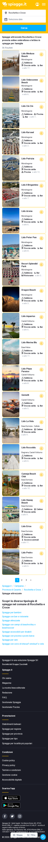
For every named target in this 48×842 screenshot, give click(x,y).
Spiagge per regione (11, 729)
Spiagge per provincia (12, 734)
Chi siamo (6, 678)
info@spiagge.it (22, 832)
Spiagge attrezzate (11, 620)
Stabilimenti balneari (11, 724)
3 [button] (26, 580)
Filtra (33, 835)
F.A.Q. (4, 697)
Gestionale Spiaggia (11, 702)
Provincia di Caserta (11, 589)
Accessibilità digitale (12, 779)
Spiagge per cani (10, 640)
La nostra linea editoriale (13, 688)
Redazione (7, 692)
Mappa (20, 835)
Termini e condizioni (11, 770)
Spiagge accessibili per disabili (16, 632)
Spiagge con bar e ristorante (15, 616)
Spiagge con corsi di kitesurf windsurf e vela (23, 644)
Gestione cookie (9, 775)
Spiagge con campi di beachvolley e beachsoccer (19, 626)
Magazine (6, 683)
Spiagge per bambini (11, 612)
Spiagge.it (6, 586)
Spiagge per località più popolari (17, 743)
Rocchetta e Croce (32, 589)
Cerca (24, 28)
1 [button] (17, 580)
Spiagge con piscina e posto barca (18, 636)
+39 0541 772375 (8, 832)
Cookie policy (8, 760)
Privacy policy (8, 765)
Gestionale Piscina (11, 707)
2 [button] (21, 580)
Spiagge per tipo (10, 738)
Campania (19, 586)
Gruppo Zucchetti (19, 664)
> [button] (30, 580)
